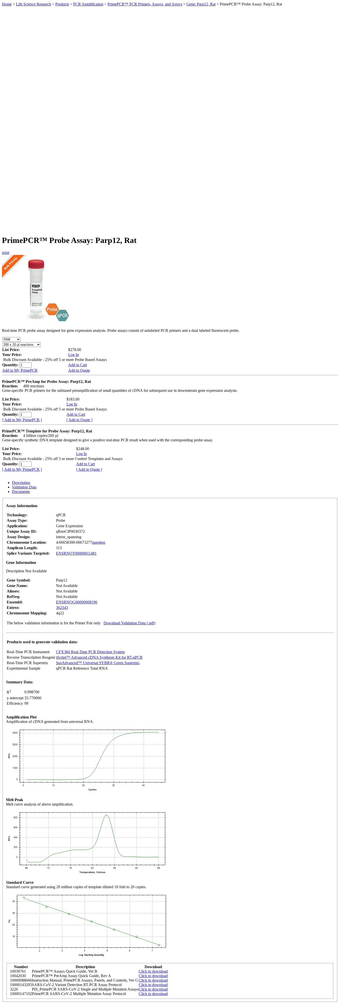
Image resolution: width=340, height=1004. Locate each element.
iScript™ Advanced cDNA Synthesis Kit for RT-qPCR (99, 657)
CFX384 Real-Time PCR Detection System (90, 652)
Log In (73, 355)
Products (62, 4)
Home (7, 4)
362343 (62, 607)
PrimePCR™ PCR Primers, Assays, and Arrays (145, 4)
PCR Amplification (88, 4)
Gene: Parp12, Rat (201, 4)
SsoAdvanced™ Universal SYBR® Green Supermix (98, 663)
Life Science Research (33, 4)
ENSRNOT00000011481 (76, 553)
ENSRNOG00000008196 (76, 602)
